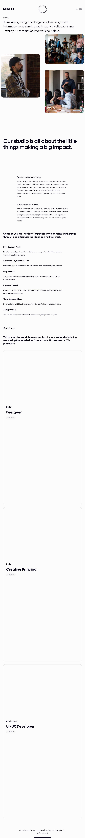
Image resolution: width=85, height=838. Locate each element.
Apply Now (11, 417)
